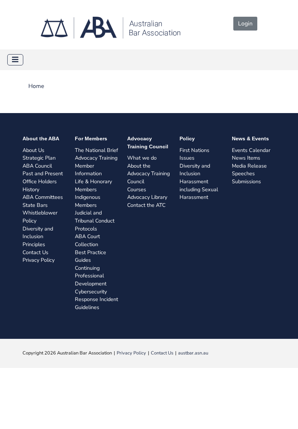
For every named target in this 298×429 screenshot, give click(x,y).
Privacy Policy (39, 260)
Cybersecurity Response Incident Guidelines (96, 299)
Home (36, 86)
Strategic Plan (39, 157)
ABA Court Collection (87, 240)
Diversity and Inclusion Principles (38, 236)
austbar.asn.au (193, 353)
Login (245, 24)
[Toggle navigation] (15, 59)
